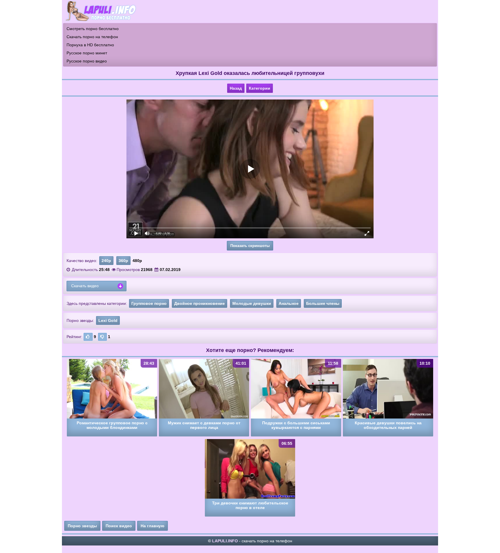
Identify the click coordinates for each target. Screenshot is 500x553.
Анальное (289, 303)
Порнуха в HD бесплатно (90, 45)
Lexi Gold (107, 320)
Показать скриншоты (250, 246)
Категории (259, 88)
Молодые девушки (251, 303)
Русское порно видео (87, 61)
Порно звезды (82, 525)
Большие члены (322, 303)
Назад (236, 88)
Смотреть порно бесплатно (93, 28)
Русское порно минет (87, 53)
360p (123, 260)
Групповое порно (149, 303)
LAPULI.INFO (225, 541)
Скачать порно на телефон (92, 36)
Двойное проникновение (199, 303)
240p (106, 260)
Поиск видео (119, 525)
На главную (152, 525)
